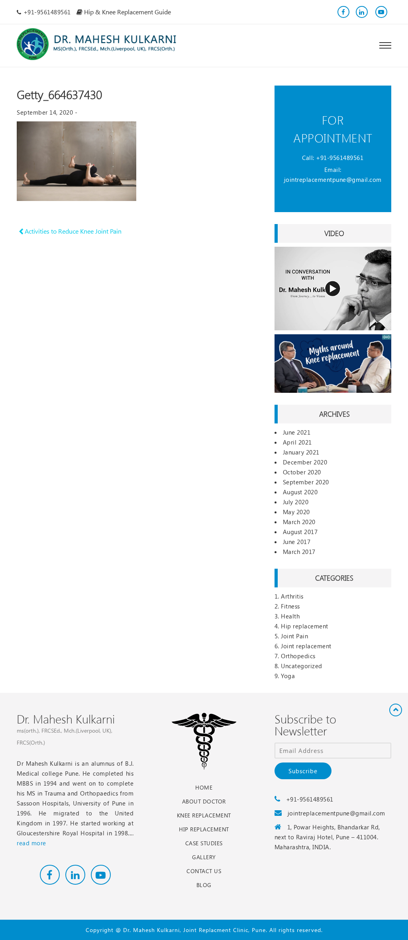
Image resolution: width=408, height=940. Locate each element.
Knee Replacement (204, 815)
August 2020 (300, 492)
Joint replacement (306, 646)
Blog (204, 885)
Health (290, 616)
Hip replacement (304, 626)
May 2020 (296, 512)
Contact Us (203, 871)
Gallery (204, 857)
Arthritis (292, 596)
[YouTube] (380, 12)
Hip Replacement (204, 829)
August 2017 (300, 532)
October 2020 (302, 472)
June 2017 (297, 542)
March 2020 (299, 522)
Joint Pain (294, 636)
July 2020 (296, 502)
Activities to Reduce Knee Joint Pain (72, 231)
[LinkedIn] (362, 12)
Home (203, 787)
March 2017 (299, 552)
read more (31, 843)
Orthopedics (298, 656)
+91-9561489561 (339, 158)
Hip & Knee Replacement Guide (126, 12)
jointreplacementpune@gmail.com (333, 179)
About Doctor (204, 801)
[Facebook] (343, 12)
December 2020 (305, 462)
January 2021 (301, 452)
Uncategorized (301, 666)
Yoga (288, 676)
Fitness (290, 606)
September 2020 (306, 482)
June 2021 (297, 432)
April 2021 (297, 442)
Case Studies (204, 843)
